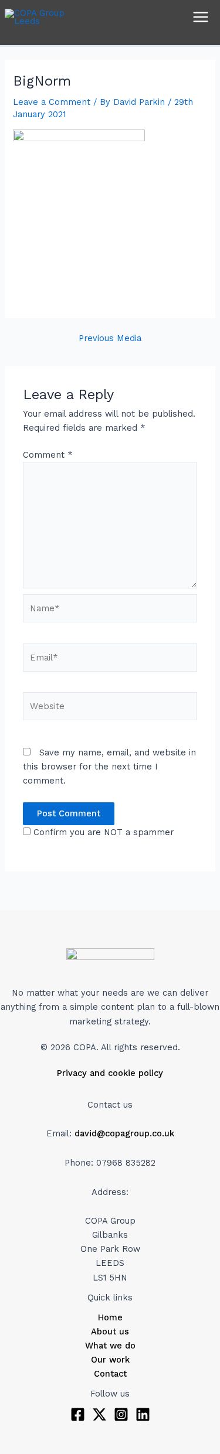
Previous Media (110, 338)
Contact (110, 1373)
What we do (110, 1345)
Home (110, 1317)
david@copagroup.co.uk (124, 1133)
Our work (110, 1359)
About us (110, 1331)
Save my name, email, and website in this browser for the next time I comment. (109, 766)
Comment (48, 455)
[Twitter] (99, 1414)
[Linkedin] (143, 1414)
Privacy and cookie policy (110, 1073)
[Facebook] (77, 1414)
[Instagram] (121, 1414)
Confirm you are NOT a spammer (102, 832)
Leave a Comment (51, 102)
